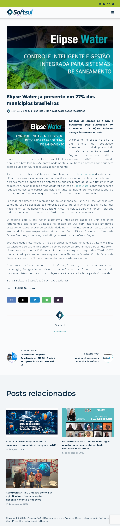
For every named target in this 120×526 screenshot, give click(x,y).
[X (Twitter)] (23, 300)
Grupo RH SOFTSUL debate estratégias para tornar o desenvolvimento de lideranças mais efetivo (86, 445)
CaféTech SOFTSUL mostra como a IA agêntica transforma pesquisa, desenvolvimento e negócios (29, 496)
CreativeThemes (40, 521)
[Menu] (112, 12)
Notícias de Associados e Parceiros (65, 111)
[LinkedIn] (100, 4)
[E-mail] (58, 300)
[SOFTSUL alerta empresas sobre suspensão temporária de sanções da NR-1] (32, 422)
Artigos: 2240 (60, 332)
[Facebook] (108, 4)
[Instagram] (104, 4)
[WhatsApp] (46, 300)
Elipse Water (81, 186)
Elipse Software (85, 174)
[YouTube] (113, 4)
